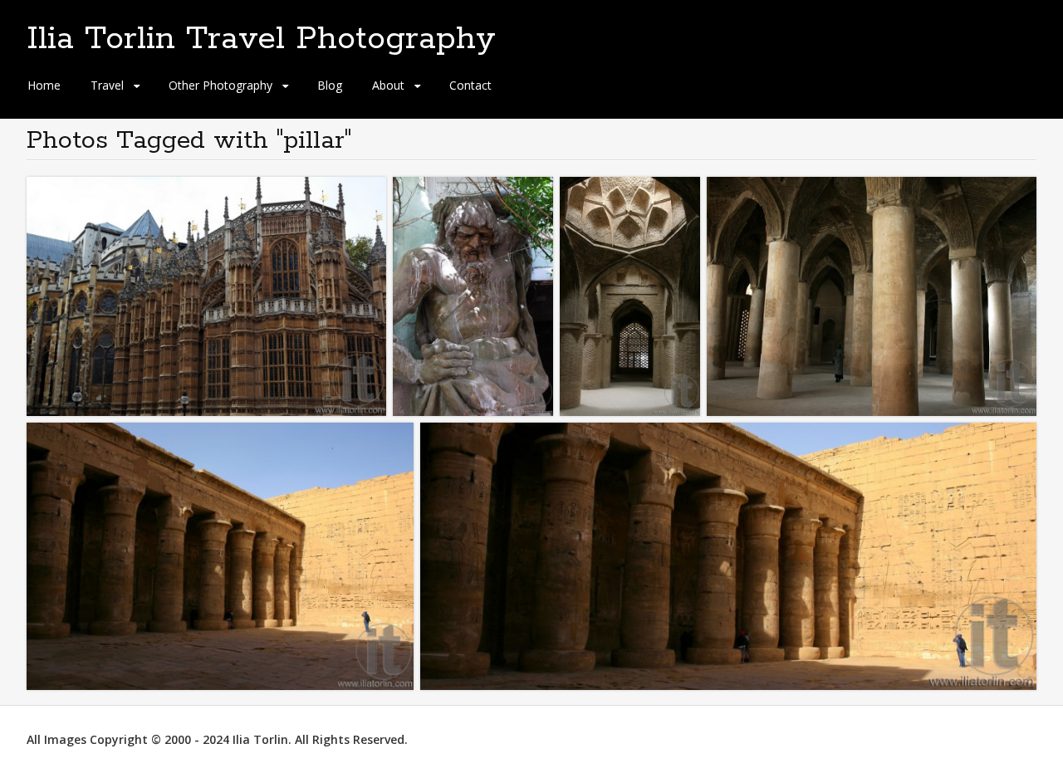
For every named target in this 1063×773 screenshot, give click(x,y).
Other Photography (220, 85)
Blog (329, 85)
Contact (470, 85)
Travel (107, 85)
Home (44, 85)
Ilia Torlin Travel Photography (261, 39)
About (388, 85)
